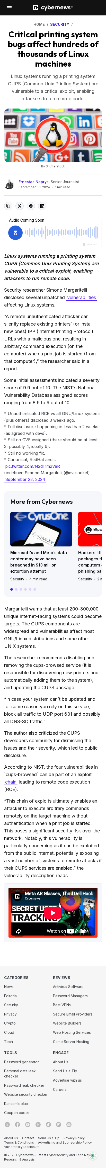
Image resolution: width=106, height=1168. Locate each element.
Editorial (10, 996)
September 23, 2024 (25, 479)
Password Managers (70, 996)
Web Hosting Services (72, 1032)
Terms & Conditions (19, 1142)
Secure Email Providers (72, 1014)
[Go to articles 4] (25, 589)
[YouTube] (28, 1124)
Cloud (9, 1032)
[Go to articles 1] (11, 589)
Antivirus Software (68, 986)
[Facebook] (17, 1124)
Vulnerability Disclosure (22, 1147)
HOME (39, 24)
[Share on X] (19, 206)
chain (10, 782)
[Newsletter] (69, 1124)
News (9, 986)
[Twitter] (7, 1124)
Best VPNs (62, 1005)
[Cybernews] (53, 8)
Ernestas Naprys (34, 181)
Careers (60, 1089)
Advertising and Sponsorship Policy (65, 1142)
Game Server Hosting (71, 1041)
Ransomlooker (16, 1103)
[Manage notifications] (93, 1156)
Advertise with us (67, 1080)
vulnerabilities (81, 297)
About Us (60, 1062)
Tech (8, 1041)
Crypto (10, 1023)
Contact (28, 1138)
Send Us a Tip (65, 1071)
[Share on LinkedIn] (42, 206)
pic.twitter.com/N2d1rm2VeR (32, 466)
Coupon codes (17, 1112)
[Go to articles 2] (16, 589)
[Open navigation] (9, 8)
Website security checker (26, 1094)
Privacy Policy (74, 1138)
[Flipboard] (59, 1124)
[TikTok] (48, 1124)
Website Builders (67, 1023)
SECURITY (59, 24)
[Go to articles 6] (34, 589)
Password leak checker (24, 1085)
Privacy (10, 1014)
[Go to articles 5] (30, 589)
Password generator (21, 1062)
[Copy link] (8, 206)
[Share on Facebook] (31, 206)
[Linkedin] (38, 1124)
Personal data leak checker (20, 1073)
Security (17, 579)
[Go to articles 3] (21, 589)
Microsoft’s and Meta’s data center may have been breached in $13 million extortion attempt (38, 562)
